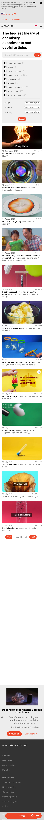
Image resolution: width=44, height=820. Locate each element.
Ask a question (8, 765)
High (37, 102)
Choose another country (10, 19)
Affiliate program (9, 801)
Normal (32, 107)
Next (33, 537)
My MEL (6, 770)
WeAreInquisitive (9, 796)
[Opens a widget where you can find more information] (35, 816)
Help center (7, 760)
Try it (22, 816)
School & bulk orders (11, 782)
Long (37, 107)
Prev (9, 537)
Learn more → (31, 734)
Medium (32, 102)
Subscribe (14, 734)
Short (27, 107)
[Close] (41, 3)
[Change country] (36, 25)
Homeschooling (9, 787)
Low (27, 102)
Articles (5, 806)
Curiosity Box (8, 792)
